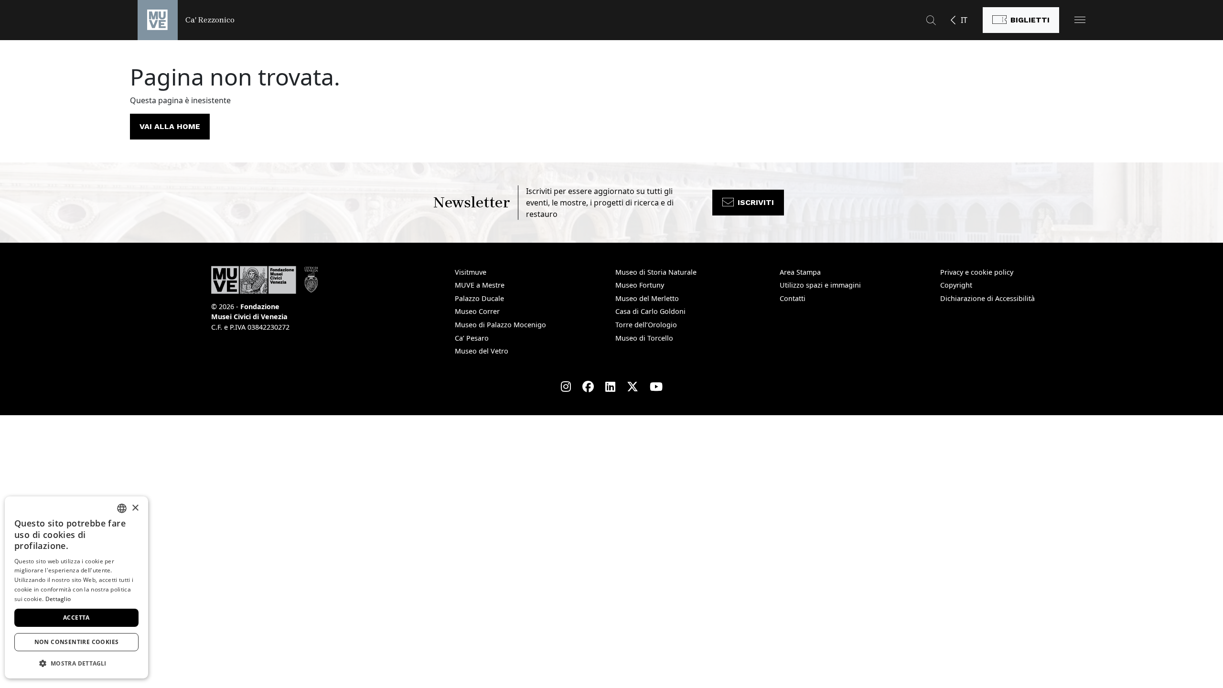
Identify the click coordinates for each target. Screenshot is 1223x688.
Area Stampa (800, 272)
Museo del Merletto (647, 298)
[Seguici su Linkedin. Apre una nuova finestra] (610, 386)
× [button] (135, 508)
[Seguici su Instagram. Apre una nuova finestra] (566, 386)
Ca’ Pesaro (472, 338)
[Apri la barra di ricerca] (931, 20)
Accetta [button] (76, 617)
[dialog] (76, 587)
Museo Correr (477, 311)
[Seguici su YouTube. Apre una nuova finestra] (656, 386)
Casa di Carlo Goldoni (650, 311)
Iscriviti (756, 202)
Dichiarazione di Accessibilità (987, 298)
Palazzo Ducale (479, 298)
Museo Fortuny (639, 285)
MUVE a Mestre (479, 285)
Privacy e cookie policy (976, 272)
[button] (1079, 20)
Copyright (956, 285)
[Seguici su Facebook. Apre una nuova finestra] (588, 386)
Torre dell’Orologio (646, 324)
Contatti (792, 298)
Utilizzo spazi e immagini (820, 285)
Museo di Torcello (644, 338)
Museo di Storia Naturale (656, 272)
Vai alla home (169, 126)
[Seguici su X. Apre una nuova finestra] (632, 386)
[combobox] (122, 508)
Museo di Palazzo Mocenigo (500, 324)
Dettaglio (58, 599)
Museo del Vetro (481, 350)
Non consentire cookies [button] (76, 642)
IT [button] (964, 20)
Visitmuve (470, 272)
